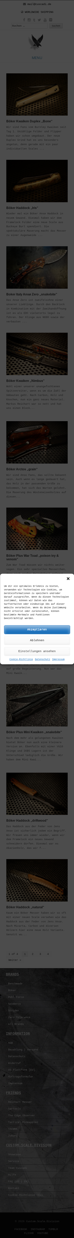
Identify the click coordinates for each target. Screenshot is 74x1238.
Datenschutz (42, 659)
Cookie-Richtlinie (21, 659)
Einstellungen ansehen (37, 651)
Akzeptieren (37, 629)
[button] (68, 579)
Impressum (58, 659)
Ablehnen (37, 640)
